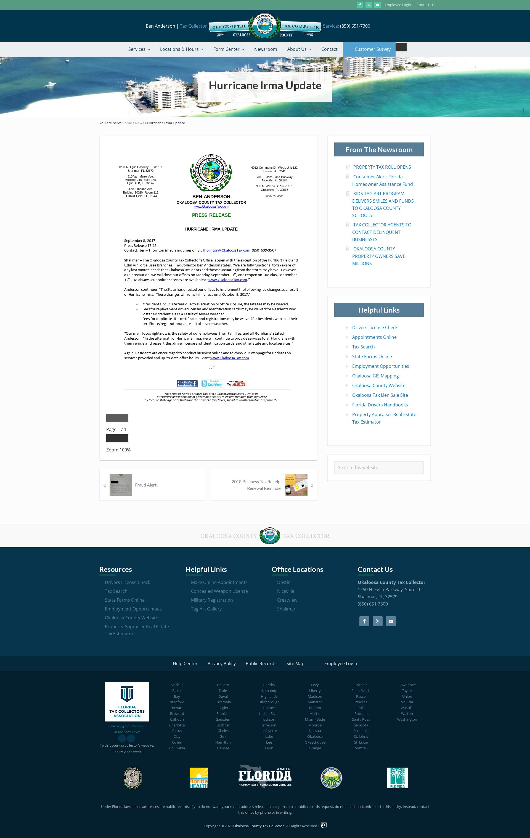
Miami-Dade (315, 719)
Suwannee (407, 684)
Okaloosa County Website (379, 385)
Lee (269, 742)
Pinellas (361, 701)
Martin (314, 713)
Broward (177, 713)
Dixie (223, 690)
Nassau (315, 730)
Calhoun (177, 719)
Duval (223, 696)
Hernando (269, 690)
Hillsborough (269, 701)
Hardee (223, 748)
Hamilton (223, 742)
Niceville (285, 591)
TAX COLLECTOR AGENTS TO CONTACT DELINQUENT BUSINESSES (381, 232)
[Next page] (122, 418)
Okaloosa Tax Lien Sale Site (380, 395)
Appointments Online (374, 337)
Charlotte (177, 725)
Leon (269, 748)
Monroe (315, 725)
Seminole (361, 730)
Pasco (361, 696)
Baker (177, 690)
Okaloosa (315, 736)
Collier (177, 742)
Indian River (269, 713)
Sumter (361, 748)
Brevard (177, 707)
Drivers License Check (375, 327)
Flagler (223, 707)
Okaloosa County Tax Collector (258, 825)
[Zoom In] (122, 438)
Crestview (287, 600)
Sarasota (361, 725)
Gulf (223, 736)
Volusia (407, 701)
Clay (177, 736)
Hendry (269, 684)
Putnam (361, 713)
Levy (315, 684)
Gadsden (223, 719)
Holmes (269, 707)
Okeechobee (315, 742)
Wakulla (407, 707)
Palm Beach (360, 690)
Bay (177, 696)
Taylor (407, 690)
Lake (269, 736)
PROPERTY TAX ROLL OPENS (382, 167)
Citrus (177, 730)
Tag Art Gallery (206, 609)
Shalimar (286, 609)
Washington (407, 719)
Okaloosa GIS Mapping (375, 376)
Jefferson (269, 725)
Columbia (177, 748)
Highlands (269, 696)
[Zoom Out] (111, 438)
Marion (315, 707)
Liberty (315, 690)
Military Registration (212, 600)
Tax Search (363, 347)
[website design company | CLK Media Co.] (324, 825)
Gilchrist (223, 725)
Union (407, 696)
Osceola (360, 684)
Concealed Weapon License (219, 591)
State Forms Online (372, 356)
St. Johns (361, 736)
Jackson (269, 719)
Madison (315, 696)
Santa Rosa (361, 719)
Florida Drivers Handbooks (380, 405)
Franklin (223, 713)
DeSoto (223, 684)
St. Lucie (361, 742)
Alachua (177, 684)
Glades (223, 730)
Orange (315, 748)
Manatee (315, 701)
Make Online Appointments (219, 582)
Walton (407, 713)
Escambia (223, 701)
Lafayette (269, 730)
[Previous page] (111, 418)
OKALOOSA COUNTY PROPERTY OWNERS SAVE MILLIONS (378, 256)
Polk (361, 707)
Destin (284, 582)
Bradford (177, 701)
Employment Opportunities (380, 366)
